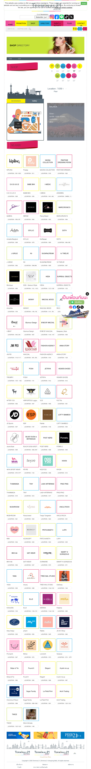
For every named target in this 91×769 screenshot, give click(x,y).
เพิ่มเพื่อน (78, 302)
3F (57, 80)
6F (74, 80)
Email (42, 14)
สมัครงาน (71, 764)
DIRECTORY (45, 23)
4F (63, 80)
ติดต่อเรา (45, 764)
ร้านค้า (20, 767)
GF (63, 71)
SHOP (33, 23)
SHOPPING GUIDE (23, 29)
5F (68, 80)
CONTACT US (81, 24)
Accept (84, 3)
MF (68, 71)
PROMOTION (21, 23)
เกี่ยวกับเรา (19, 764)
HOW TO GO (11, 29)
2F (79, 71)
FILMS (69, 23)
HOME (10, 24)
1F (74, 71)
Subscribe (39, 17)
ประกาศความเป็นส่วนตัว (40, 767)
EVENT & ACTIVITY (57, 24)
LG (57, 71)
